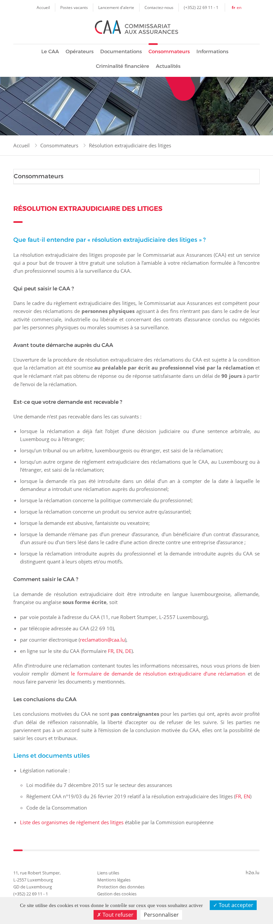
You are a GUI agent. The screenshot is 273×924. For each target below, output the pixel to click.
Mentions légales (114, 880)
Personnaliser (161, 914)
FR (111, 651)
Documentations (121, 51)
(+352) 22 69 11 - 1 (201, 7)
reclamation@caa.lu (102, 639)
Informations (212, 51)
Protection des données (120, 887)
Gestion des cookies (116, 894)
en (239, 7)
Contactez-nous (158, 7)
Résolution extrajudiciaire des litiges (130, 145)
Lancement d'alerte (116, 7)
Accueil (43, 7)
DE (128, 651)
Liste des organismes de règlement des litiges (72, 822)
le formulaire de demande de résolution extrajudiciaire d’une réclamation (158, 673)
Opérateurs (80, 51)
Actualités (168, 66)
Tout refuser (117, 914)
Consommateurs (169, 51)
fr (233, 7)
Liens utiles (108, 873)
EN (119, 651)
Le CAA (50, 51)
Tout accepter (235, 905)
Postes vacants (74, 7)
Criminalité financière (122, 66)
